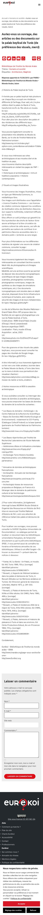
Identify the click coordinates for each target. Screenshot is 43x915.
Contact (5, 841)
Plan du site (7, 830)
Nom (7, 701)
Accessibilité (7, 837)
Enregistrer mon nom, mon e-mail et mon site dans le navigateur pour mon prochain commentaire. (20, 766)
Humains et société (16, 18)
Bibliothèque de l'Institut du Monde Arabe (19, 66)
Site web (8, 720)
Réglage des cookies (13, 910)
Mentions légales (9, 859)
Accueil (4, 18)
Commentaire (10, 730)
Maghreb (27, 72)
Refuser (33, 910)
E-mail (7, 711)
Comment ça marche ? (11, 827)
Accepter (21, 904)
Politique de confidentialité (21, 898)
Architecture (17, 72)
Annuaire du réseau (10, 855)
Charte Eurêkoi (8, 834)
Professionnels (8, 844)
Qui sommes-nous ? (10, 852)
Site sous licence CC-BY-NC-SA (21, 819)
